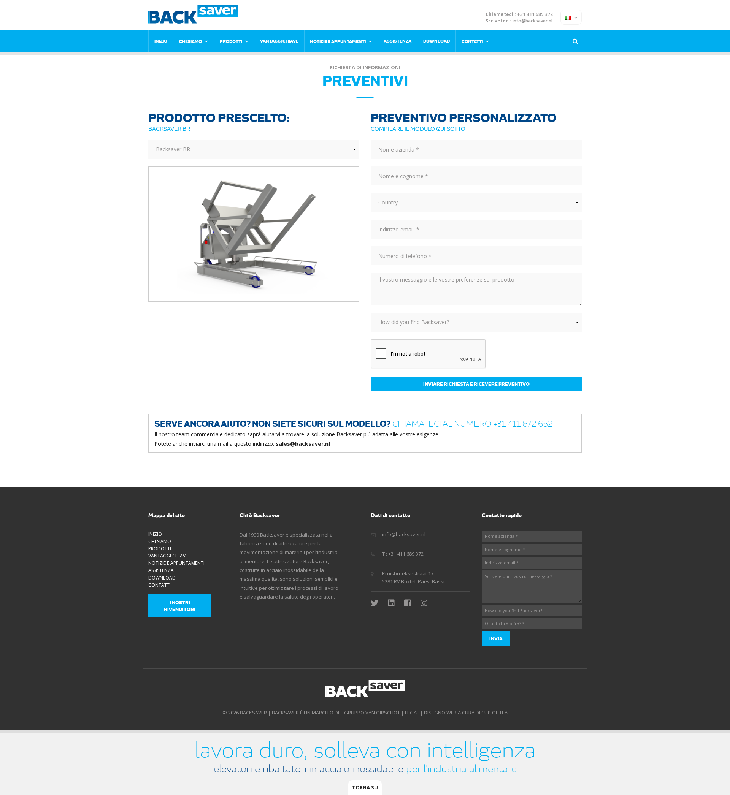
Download (436, 40)
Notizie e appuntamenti (338, 41)
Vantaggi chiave (279, 40)
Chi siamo (190, 41)
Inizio (160, 40)
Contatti (472, 41)
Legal (412, 712)
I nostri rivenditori (179, 606)
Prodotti (231, 41)
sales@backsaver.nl (303, 443)
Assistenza (397, 40)
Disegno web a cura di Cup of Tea (466, 712)
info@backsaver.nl (532, 21)
